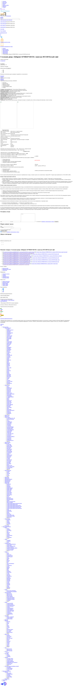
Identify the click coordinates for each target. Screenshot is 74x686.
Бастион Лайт (9, 451)
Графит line (9, 510)
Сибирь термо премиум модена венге (14, 507)
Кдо (7, 628)
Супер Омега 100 (10, 433)
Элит (8, 474)
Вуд (7, 562)
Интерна (6, 619)
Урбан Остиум (9, 556)
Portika (6, 589)
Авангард (9, 485)
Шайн (8, 568)
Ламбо (8, 558)
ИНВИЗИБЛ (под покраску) (12, 662)
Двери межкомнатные (7, 526)
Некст (8, 625)
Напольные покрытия (7, 671)
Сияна (8, 353)
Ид (7, 624)
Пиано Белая (9, 400)
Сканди (8, 377)
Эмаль (8, 533)
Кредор (8, 351)
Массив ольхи (9, 594)
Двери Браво (7, 482)
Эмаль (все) (9, 664)
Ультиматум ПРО (10, 427)
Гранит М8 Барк (10, 404)
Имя (1, 226)
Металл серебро (10, 502)
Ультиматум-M (9, 428)
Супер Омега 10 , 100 (11, 418)
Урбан (8, 378)
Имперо (8, 354)
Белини (8, 635)
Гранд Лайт (9, 450)
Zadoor (6, 602)
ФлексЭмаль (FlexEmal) (11, 590)
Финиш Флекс (9, 535)
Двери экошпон (10, 596)
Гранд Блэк (9, 460)
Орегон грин (9, 511)
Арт (7, 379)
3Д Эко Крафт (9, 669)
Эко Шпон (9, 667)
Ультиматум (9, 423)
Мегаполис (9, 376)
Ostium (6, 551)
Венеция (8, 587)
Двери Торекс (7, 417)
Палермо (8, 579)
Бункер (8, 328)
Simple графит (9, 488)
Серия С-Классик (10, 606)
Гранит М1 (9, 401)
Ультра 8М (9, 390)
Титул (8, 644)
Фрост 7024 (9, 343)
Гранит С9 (9, 403)
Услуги (4, 4)
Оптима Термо (9, 467)
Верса (8, 339)
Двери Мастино (8, 480)
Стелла (8, 627)
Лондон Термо (9, 381)
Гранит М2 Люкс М (10, 410)
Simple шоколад (10, 487)
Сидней (8, 458)
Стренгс (8, 577)
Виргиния (9, 497)
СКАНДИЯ (9, 338)
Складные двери (10, 549)
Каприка (8, 621)
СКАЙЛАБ (9, 349)
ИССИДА (9, 344)
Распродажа (5, 270)
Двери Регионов (8, 592)
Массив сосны (9, 595)
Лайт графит (9, 407)
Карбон (8, 364)
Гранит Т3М (9, 402)
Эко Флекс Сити (10, 659)
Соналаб (8, 356)
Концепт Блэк (9, 454)
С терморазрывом (10, 396)
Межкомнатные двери (7, 269)
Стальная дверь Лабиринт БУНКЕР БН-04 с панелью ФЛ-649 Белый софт (16, 258)
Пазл (8, 346)
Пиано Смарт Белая (10, 393)
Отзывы (4, 7)
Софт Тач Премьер (10, 661)
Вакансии (4, 6)
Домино (8, 457)
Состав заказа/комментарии (5, 229)
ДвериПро (7, 615)
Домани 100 (9, 431)
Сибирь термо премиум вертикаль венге (14, 503)
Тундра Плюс (9, 341)
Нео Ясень (9, 456)
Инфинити (9, 359)
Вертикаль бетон (10, 499)
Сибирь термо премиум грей (12, 504)
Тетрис (8, 453)
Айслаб (8, 334)
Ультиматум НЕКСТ (10, 436)
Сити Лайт (9, 444)
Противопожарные (10, 419)
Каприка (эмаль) (10, 629)
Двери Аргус (7, 415)
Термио (8, 521)
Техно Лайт (9, 447)
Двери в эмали (9, 618)
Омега (8, 626)
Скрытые (8, 600)
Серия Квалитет (10, 613)
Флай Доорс (9, 572)
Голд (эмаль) (9, 630)
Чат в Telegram (3, 30)
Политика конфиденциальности (6, 318)
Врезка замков (5, 283)
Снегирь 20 (9, 434)
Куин (8, 561)
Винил (8, 536)
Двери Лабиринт (8, 327)
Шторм (8, 363)
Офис (8, 570)
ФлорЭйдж (9, 675)
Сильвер (8, 380)
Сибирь (8, 397)
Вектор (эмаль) (9, 632)
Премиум (8, 519)
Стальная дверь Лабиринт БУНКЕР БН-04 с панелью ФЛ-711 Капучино (16, 264)
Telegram (2, 78)
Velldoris (6, 657)
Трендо (8, 373)
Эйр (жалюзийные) (10, 563)
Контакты (4, 3)
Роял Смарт (9, 337)
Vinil (8, 542)
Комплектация (3, 68)
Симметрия (9, 413)
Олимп (8, 582)
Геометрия (9, 412)
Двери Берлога (7, 481)
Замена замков (5, 285)
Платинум (9, 370)
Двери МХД (7, 478)
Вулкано (8, 365)
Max (1, 325)
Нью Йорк (9, 375)
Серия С (8, 607)
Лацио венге (9, 516)
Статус (8, 475)
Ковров (6, 651)
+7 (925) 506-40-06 (10, 300)
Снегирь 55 (9, 435)
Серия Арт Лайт (10, 603)
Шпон (8, 528)
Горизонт (8, 406)
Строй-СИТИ (9, 676)
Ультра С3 (9, 391)
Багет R (8, 639)
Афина (8, 500)
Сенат (8, 581)
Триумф (8, 473)
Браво (6, 527)
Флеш (8, 512)
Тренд (8, 553)
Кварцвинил (7, 678)
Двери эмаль (9, 545)
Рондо (8, 464)
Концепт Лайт (9, 446)
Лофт (8, 360)
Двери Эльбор (7, 518)
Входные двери (5, 268)
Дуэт (8, 386)
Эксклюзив (9, 394)
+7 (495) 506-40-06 (3, 300)
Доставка (4, 1)
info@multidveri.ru (3, 301)
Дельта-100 (9, 432)
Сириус (8, 574)
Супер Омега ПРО (10, 429)
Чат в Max (3, 9)
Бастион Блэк (9, 459)
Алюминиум (9, 565)
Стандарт (8, 523)
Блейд (8, 652)
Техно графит (9, 492)
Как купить (5, 2)
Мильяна (6, 620)
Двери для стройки (10, 548)
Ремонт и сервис (6, 5)
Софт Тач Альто (10, 660)
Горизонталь (9, 576)
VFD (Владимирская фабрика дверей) (12, 666)
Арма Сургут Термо (10, 466)
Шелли (8, 645)
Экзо (8, 557)
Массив (8, 532)
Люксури (8, 637)
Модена (8, 495)
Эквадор (8, 468)
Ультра (8, 643)
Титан (8, 566)
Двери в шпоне (10, 617)
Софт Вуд (9, 541)
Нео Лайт (8, 448)
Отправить (56, 221)
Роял (8, 366)
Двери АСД (7, 416)
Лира (8, 408)
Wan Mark (6, 653)
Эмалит (8, 534)
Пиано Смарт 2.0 (10, 329)
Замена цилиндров (6, 281)
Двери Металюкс (8, 470)
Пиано (8, 369)
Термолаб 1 (9, 333)
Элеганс (8, 584)
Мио (8, 559)
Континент (9, 405)
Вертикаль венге (10, 498)
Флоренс (8, 580)
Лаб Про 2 (9, 331)
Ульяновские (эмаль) (11, 599)
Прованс (8, 583)
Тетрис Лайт (9, 445)
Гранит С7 (9, 411)
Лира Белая (9, 409)
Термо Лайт (9, 367)
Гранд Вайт (9, 463)
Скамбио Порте (8, 543)
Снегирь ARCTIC (10, 426)
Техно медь (9, 491)
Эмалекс (8, 655)
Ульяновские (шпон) (10, 598)
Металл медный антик (11, 501)
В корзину (2, 75)
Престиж (8, 575)
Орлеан (8, 345)
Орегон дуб (9, 493)
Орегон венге (9, 494)
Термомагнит (9, 383)
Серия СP (9, 611)
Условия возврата (6, 276)
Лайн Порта (9, 636)
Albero (6, 539)
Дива (8, 585)
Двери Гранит (7, 385)
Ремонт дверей (5, 284)
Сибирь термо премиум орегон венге (14, 505)
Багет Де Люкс (9, 638)
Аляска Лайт (9, 342)
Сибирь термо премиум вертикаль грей (14, 506)
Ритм (8, 361)
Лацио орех (9, 490)
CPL (8, 531)
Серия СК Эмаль (10, 604)
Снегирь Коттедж (10, 440)
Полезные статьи (6, 277)
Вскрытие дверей (6, 282)
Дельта (8, 642)
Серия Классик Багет (11, 605)
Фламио (8, 522)
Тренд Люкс (9, 554)
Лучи (8, 496)
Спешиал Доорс (10, 555)
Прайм (8, 586)
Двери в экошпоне (10, 616)
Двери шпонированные (11, 544)
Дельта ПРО (9, 422)
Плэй (8, 509)
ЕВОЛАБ (8, 350)
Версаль (8, 362)
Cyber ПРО (9, 425)
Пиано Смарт (9, 392)
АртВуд (8, 471)
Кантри (8, 513)
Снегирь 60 (9, 438)
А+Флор (8, 674)
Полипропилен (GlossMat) (12, 591)
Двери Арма (7, 443)
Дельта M (8, 424)
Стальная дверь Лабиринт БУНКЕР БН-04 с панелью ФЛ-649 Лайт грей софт (17, 256)
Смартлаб (9, 352)
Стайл (8, 573)
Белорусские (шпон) (10, 597)
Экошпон (8, 529)
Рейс (8, 569)
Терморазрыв (9, 395)
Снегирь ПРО (9, 430)
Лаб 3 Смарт (9, 336)
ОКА (6, 647)
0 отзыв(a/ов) (2, 60)
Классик (8, 382)
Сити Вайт (9, 461)
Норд (8, 340)
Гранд (8, 472)
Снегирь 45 (9, 437)
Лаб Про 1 (9, 330)
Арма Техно (9, 455)
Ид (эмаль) (9, 631)
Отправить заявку (4, 230)
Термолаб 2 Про (10, 332)
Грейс (8, 623)
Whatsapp (2, 79)
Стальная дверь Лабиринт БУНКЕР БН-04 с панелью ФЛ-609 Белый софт (16, 262)
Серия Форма (9, 612)
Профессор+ (9, 439)
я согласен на (10, 231)
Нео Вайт (8, 462)
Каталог (1, 17)
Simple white (9, 489)
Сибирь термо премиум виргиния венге (14, 508)
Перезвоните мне (3, 32)
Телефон (2, 227)
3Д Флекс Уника (10, 658)
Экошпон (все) (9, 663)
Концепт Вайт (9, 465)
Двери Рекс (7, 477)
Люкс (8, 520)
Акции (4, 680)
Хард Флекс (9, 530)
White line (8, 486)
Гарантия (4, 275)
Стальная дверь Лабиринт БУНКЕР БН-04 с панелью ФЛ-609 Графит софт (16, 260)
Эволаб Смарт (9, 335)
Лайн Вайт (9, 374)
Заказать (2, 76)
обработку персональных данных (48, 221)
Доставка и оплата (6, 273)
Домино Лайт (9, 449)
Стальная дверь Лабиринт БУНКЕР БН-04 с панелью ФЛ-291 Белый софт (16, 254)
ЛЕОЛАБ (8, 348)
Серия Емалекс (10, 668)
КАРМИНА (9, 347)
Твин (8, 564)
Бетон (8, 371)
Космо (8, 372)
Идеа (8, 552)
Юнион (8, 567)
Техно (8, 368)
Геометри (8, 571)
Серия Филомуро (10, 608)
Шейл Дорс (7, 634)
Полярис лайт (9, 355)
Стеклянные (9, 537)
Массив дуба (9, 593)
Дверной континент (8, 479)
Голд (8, 622)
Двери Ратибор (7, 442)
